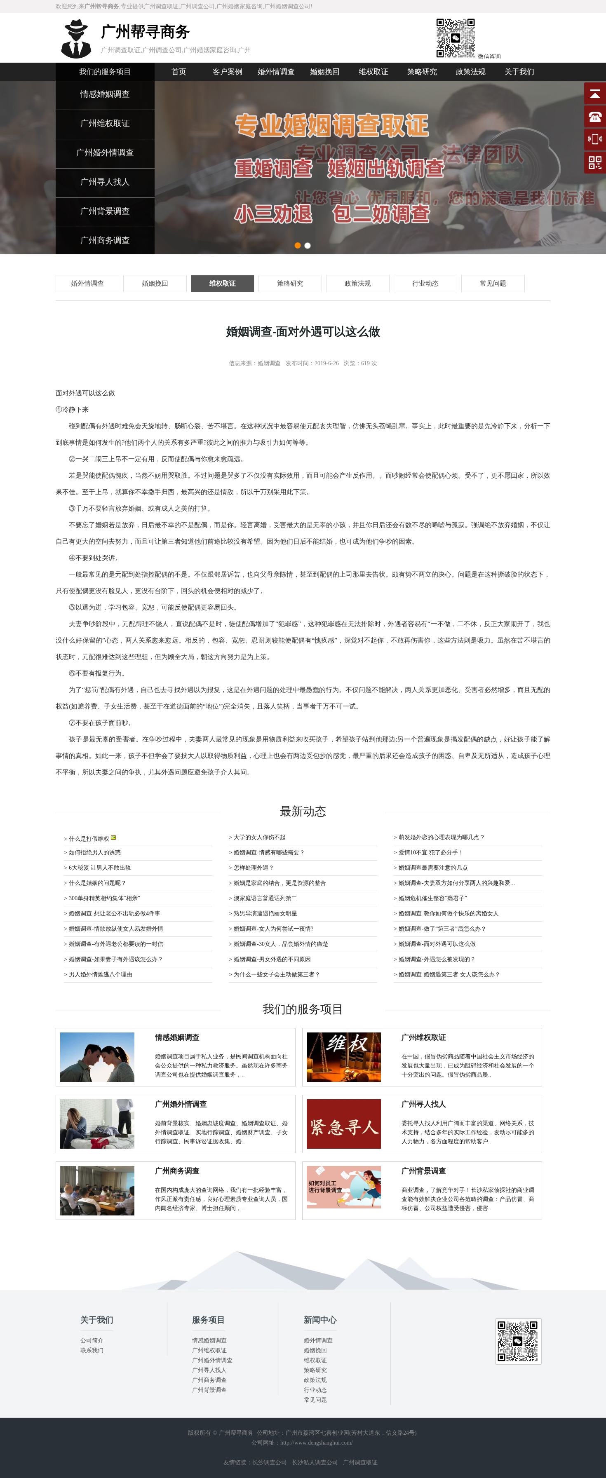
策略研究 (422, 72)
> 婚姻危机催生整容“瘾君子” (430, 898)
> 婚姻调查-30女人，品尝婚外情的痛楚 (278, 944)
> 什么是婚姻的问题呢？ (95, 883)
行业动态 (315, 1390)
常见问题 (315, 1400)
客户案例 (227, 72)
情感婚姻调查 (105, 94)
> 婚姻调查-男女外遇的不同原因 (270, 959)
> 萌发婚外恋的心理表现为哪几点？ (439, 837)
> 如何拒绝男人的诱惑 (92, 852)
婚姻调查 (269, 363)
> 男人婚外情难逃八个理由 (98, 974)
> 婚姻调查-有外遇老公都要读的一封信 (113, 944)
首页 (178, 72)
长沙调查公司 (269, 1462)
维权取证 (373, 72)
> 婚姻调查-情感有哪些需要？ (267, 852)
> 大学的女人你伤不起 (257, 837)
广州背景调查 (105, 211)
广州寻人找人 (105, 181)
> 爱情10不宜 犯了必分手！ (429, 852)
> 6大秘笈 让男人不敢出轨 (97, 868)
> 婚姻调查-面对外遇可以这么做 (435, 944)
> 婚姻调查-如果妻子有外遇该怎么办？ (113, 959)
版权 (194, 1433)
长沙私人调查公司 (315, 1462)
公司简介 (91, 1340)
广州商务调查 (105, 240)
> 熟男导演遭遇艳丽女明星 (263, 913)
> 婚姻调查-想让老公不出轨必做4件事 (112, 913)
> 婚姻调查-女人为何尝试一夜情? (271, 929)
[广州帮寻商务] (76, 57)
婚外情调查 (276, 72)
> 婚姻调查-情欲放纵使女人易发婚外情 (113, 929)
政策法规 (471, 72)
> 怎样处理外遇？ (251, 868)
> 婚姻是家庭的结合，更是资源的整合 (277, 883)
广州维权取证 (105, 123)
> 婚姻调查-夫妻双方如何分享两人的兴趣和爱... (454, 883)
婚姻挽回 (325, 72)
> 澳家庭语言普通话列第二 (263, 898)
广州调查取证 (360, 1462)
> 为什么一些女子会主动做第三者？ (274, 974)
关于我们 (519, 72)
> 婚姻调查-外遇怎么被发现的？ (435, 959)
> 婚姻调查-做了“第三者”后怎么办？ (440, 929)
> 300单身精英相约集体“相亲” (102, 898)
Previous (14, 167)
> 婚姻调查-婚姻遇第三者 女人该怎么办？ (447, 974)
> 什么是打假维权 (87, 839)
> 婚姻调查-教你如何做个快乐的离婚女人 (446, 913)
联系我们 (91, 1350)
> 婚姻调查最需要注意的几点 (431, 868)
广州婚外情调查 (105, 152)
